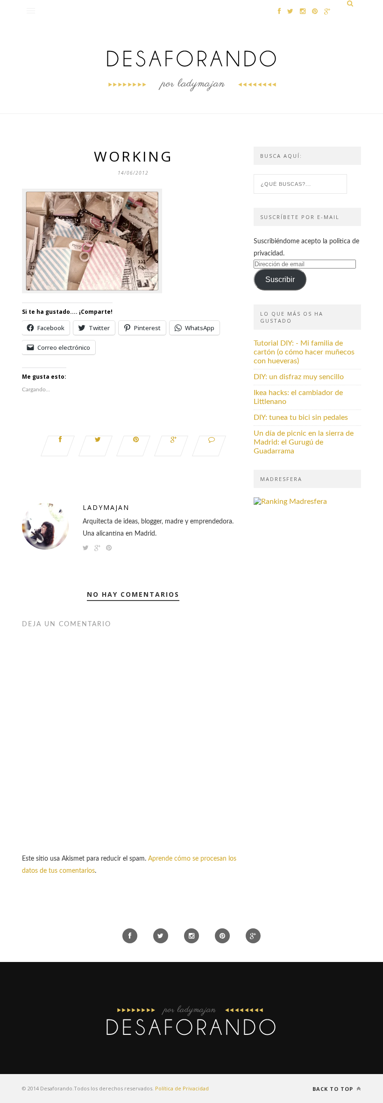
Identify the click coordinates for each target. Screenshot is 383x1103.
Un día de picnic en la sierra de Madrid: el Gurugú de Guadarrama (304, 442)
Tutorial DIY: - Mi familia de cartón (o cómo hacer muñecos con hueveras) (304, 352)
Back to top (333, 1088)
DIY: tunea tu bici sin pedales (301, 417)
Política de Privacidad (182, 1088)
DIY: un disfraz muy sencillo (299, 377)
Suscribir (280, 279)
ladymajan (106, 507)
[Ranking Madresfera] (290, 501)
